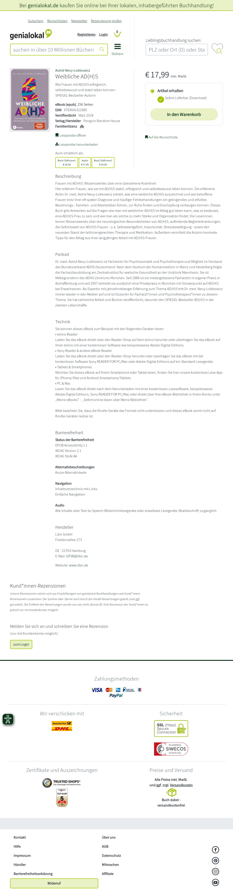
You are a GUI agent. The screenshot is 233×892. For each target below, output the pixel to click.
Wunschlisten (57, 20)
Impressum (22, 855)
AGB (105, 846)
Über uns (109, 837)
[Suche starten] (101, 49)
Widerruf (54, 883)
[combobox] (53, 49)
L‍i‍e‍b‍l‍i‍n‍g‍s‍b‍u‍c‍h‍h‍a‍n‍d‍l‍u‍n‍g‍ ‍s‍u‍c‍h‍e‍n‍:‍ (173, 40)
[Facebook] (215, 850)
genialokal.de (43, 5)
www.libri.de (78, 565)
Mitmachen (110, 864)
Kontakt (20, 837)
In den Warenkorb (184, 114)
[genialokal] (31, 34)
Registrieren (86, 34)
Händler (20, 864)
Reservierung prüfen (106, 20)
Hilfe (17, 846)
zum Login (21, 644)
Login (103, 34)
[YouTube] (215, 883)
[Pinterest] (215, 861)
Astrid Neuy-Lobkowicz (72, 70)
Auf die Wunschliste (163, 137)
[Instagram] (215, 872)
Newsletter (79, 20)
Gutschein (35, 20)
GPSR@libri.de (77, 556)
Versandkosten (181, 785)
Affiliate (108, 873)
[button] (117, 51)
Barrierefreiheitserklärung (33, 873)
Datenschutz (111, 855)
